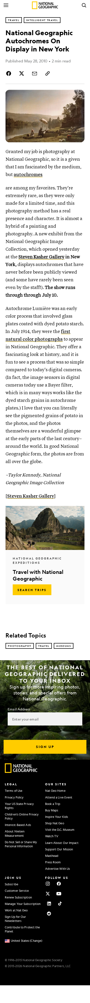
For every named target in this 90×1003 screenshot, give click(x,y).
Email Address (19, 709)
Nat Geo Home (55, 790)
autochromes (28, 174)
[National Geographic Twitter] (48, 894)
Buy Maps (51, 810)
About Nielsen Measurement (14, 833)
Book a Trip (52, 804)
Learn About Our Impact (61, 843)
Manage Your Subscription (23, 904)
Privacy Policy (14, 797)
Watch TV (52, 836)
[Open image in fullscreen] (79, 95)
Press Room (53, 862)
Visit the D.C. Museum (60, 829)
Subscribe (11, 884)
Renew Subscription (18, 897)
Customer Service (17, 890)
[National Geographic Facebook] (59, 883)
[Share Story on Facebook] (9, 73)
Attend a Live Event (58, 797)
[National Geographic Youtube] (59, 894)
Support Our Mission (59, 849)
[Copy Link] (47, 73)
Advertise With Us (57, 868)
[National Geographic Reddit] (49, 913)
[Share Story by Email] (34, 73)
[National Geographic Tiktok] (60, 903)
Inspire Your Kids (56, 817)
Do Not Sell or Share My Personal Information (21, 844)
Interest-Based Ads (18, 825)
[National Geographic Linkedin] (49, 903)
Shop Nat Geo (54, 823)
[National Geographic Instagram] (48, 883)
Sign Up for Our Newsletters (15, 919)
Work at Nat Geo (16, 910)
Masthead (52, 856)
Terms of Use (13, 790)
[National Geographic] (45, 5)
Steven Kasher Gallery (41, 257)
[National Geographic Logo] (21, 772)
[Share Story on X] (21, 73)
